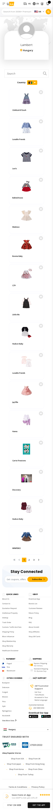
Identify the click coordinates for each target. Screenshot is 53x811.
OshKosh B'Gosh (19, 110)
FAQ (30, 622)
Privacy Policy (38, 787)
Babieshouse (17, 198)
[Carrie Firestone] (26, 448)
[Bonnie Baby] (26, 244)
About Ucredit (34, 627)
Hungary (12, 729)
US (40, 11)
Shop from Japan (14, 764)
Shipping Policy (8, 632)
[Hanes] (26, 419)
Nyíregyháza (6, 711)
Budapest (6, 683)
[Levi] (26, 156)
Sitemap (5, 618)
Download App (34, 599)
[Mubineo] (26, 214)
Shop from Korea (16, 769)
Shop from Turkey (25, 774)
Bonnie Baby (17, 256)
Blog (30, 618)
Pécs (4, 701)
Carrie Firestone (19, 460)
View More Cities (8, 721)
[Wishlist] (41, 92)
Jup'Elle (15, 402)
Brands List (33, 604)
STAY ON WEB (14, 805)
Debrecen (5, 687)
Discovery (16, 490)
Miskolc (5, 697)
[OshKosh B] (26, 98)
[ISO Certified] (29, 745)
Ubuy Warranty (7, 646)
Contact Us (6, 604)
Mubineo (16, 227)
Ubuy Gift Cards (34, 636)
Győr (4, 706)
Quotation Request (9, 608)
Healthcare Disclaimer (10, 651)
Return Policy (34, 613)
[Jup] (26, 390)
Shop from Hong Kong (35, 764)
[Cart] (48, 4)
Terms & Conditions (18, 787)
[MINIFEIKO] (26, 536)
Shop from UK (34, 758)
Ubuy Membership (9, 641)
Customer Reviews (35, 608)
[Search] (48, 11)
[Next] (39, 560)
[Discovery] (26, 477)
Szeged (5, 692)
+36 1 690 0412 (38, 708)
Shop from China (35, 769)
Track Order (6, 622)
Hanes (15, 431)
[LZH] (26, 273)
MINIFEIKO (16, 548)
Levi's (14, 168)
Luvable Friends (18, 139)
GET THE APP (39, 805)
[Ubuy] (13, 4)
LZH (14, 285)
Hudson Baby (17, 344)
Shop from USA (17, 758)
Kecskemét (6, 716)
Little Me (16, 314)
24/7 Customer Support (42, 687)
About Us (5, 599)
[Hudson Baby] (26, 331)
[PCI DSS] (9, 745)
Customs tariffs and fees (11, 627)
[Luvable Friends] (26, 127)
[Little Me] (26, 302)
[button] (42, 3)
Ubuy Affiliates (34, 632)
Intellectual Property (10, 613)
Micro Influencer (8, 636)
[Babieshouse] (26, 185)
